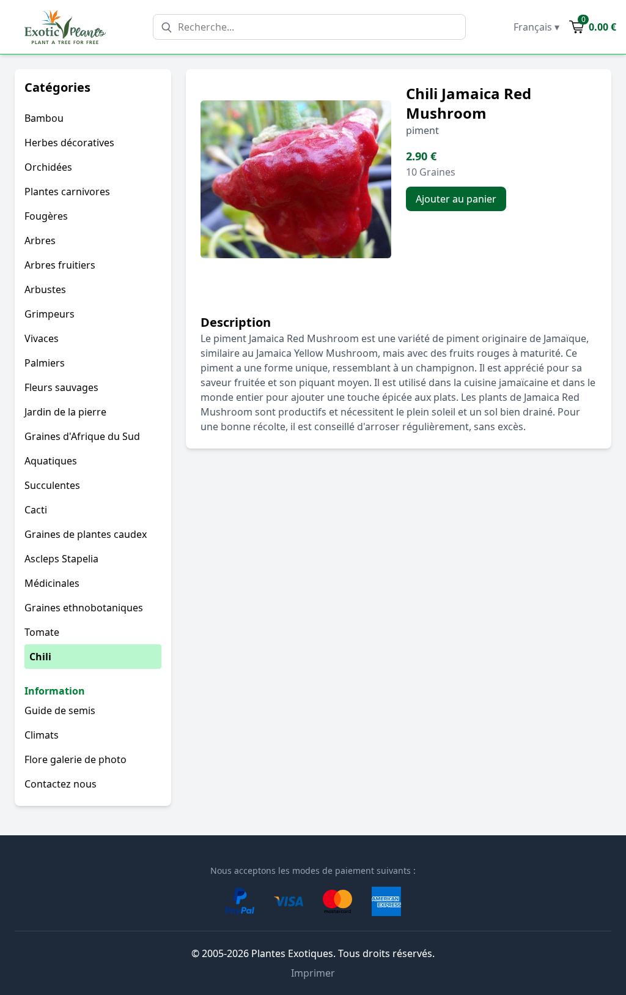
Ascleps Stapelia (61, 558)
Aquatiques (50, 461)
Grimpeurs (49, 314)
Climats (41, 735)
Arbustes (45, 289)
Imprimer (313, 973)
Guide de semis (59, 710)
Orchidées (48, 167)
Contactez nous (60, 784)
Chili (40, 656)
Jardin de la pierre (65, 412)
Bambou (44, 118)
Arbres (40, 240)
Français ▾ (536, 27)
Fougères (46, 216)
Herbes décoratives (69, 142)
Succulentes (52, 485)
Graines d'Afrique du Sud (82, 436)
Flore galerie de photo (75, 759)
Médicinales (51, 583)
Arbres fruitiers (59, 265)
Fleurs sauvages (61, 387)
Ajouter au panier (456, 199)
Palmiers (44, 363)
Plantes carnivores (67, 191)
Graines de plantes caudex (85, 534)
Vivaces (41, 338)
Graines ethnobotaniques (83, 607)
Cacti (35, 509)
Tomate (41, 632)
